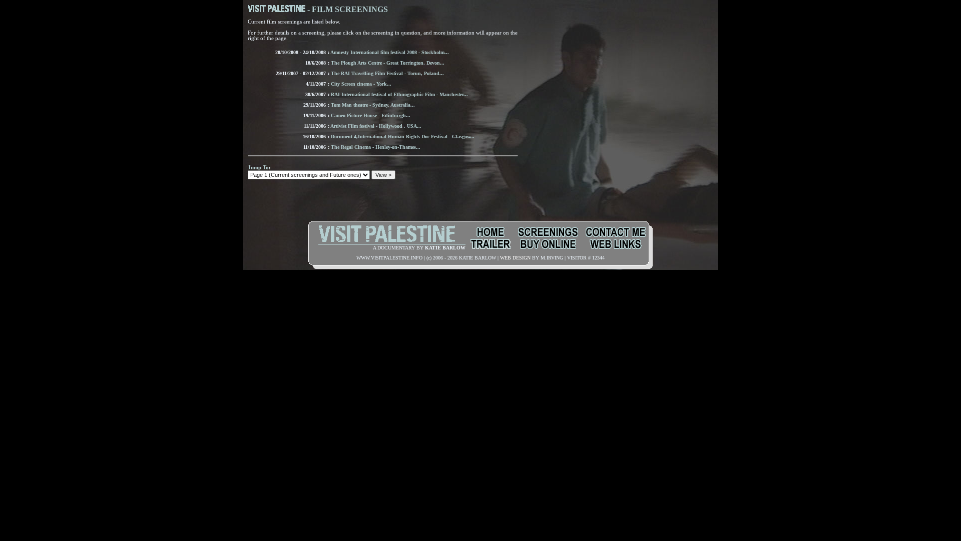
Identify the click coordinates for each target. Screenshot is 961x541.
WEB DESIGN (515, 257)
